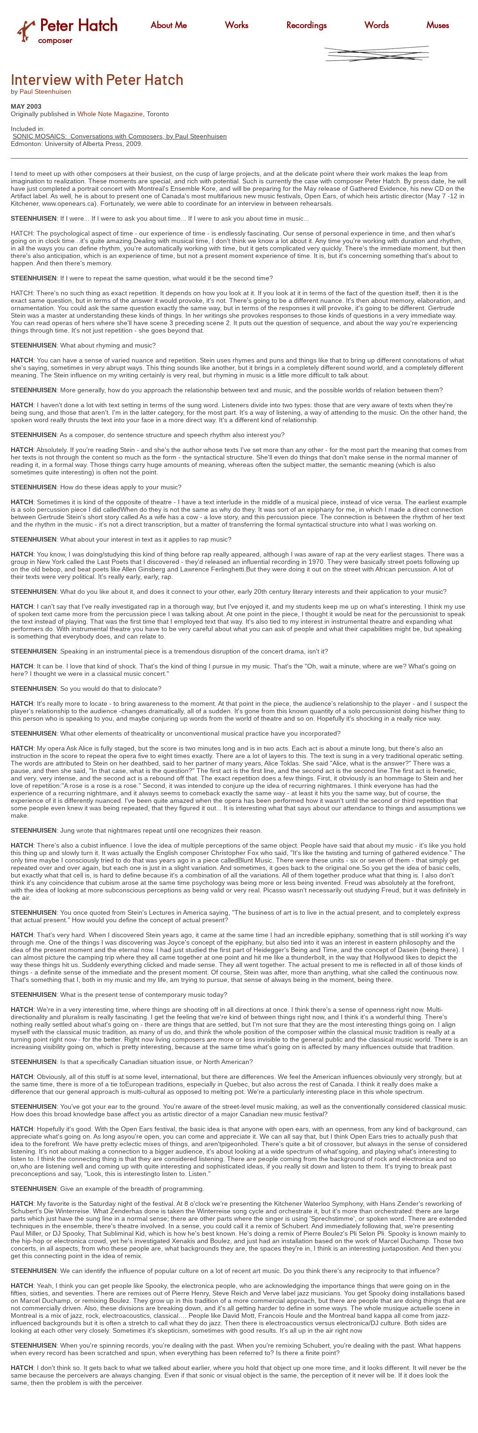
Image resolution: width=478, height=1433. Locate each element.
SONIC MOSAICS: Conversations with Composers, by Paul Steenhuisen (120, 136)
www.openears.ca (68, 203)
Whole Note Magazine (110, 114)
